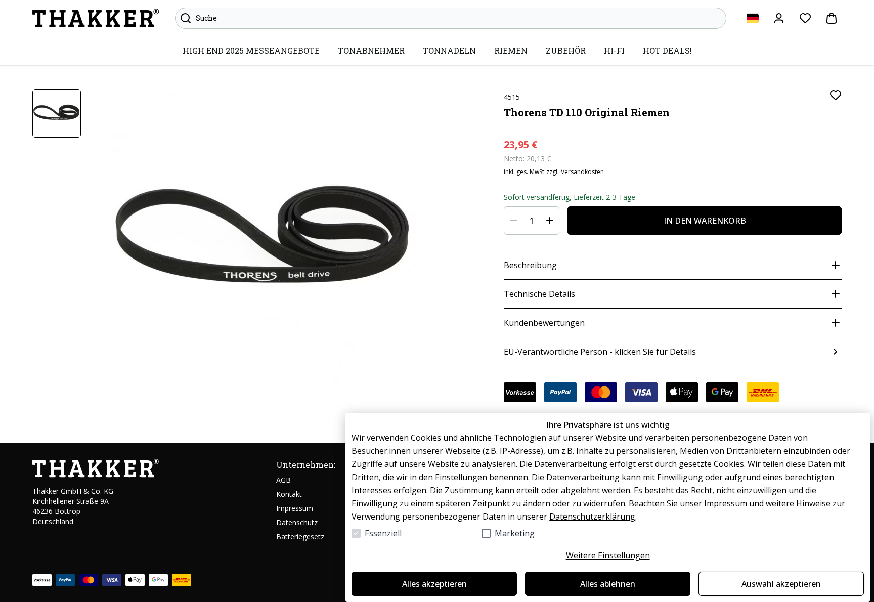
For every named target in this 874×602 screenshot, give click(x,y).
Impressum (725, 503)
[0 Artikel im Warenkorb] (831, 18)
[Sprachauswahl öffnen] (752, 18)
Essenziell (383, 533)
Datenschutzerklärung (592, 516)
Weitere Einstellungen (608, 555)
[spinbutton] (531, 220)
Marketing (515, 533)
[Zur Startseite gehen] (95, 18)
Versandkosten (582, 172)
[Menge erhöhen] (550, 220)
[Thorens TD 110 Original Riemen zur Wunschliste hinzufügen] (835, 95)
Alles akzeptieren (434, 583)
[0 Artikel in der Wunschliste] (805, 18)
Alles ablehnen (607, 583)
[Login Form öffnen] (779, 18)
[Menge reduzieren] (513, 220)
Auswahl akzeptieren (781, 583)
